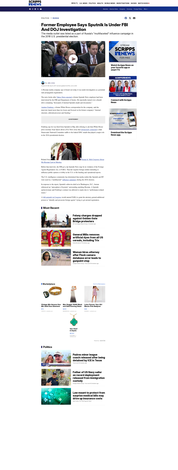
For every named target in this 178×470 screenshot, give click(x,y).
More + (146, 9)
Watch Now (143, 3)
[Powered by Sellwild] (102, 340)
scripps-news (36, 9)
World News (109, 3)
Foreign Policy (138, 9)
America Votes (114, 9)
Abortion (105, 9)
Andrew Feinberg (47, 107)
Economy (129, 9)
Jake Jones (51, 83)
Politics (92, 3)
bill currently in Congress (52, 197)
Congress (122, 9)
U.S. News (83, 3)
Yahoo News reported (64, 97)
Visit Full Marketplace (99, 284)
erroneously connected (89, 129)
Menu (73, 3)
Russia (56, 18)
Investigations (123, 3)
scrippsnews (30, 9)
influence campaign (69, 180)
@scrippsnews (41, 9)
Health (100, 3)
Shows (134, 3)
